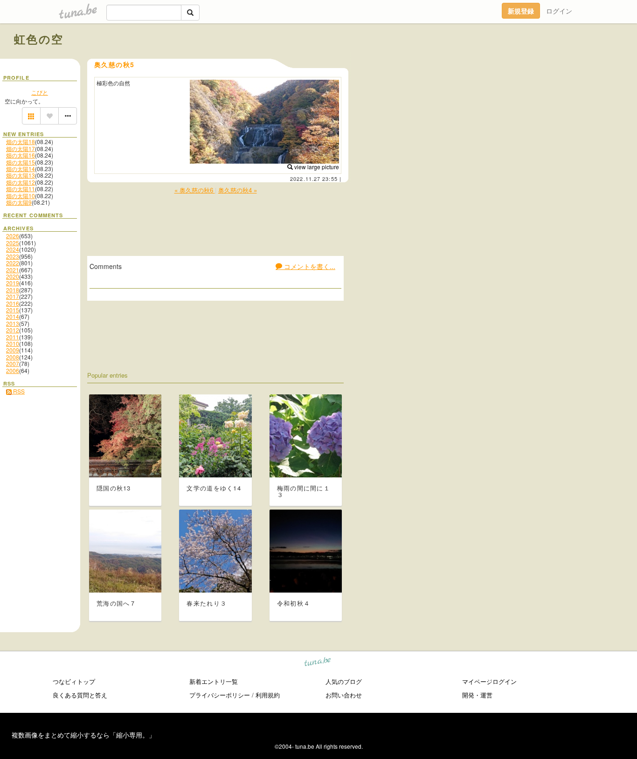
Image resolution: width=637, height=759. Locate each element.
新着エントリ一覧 (213, 681)
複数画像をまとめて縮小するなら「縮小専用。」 (83, 734)
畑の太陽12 (20, 182)
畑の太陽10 (20, 196)
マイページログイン (489, 681)
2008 (12, 357)
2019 (12, 283)
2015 (12, 310)
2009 (12, 350)
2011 (12, 337)
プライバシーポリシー (219, 694)
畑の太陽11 (20, 189)
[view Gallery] (31, 116)
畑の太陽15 (20, 162)
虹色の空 (39, 39)
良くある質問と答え (80, 694)
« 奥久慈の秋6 (194, 190)
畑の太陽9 (19, 202)
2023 (12, 256)
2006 (12, 370)
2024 (12, 249)
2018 (12, 290)
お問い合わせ (343, 694)
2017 (12, 296)
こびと (39, 92)
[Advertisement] (516, 59)
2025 (12, 243)
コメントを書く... (308, 266)
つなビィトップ (74, 681)
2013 (12, 323)
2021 (12, 270)
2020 (12, 276)
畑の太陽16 (20, 155)
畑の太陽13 (20, 175)
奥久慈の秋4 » (237, 190)
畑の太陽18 (20, 141)
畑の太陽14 (20, 168)
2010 (12, 343)
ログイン (559, 10)
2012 (12, 330)
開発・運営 (477, 694)
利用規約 (268, 694)
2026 (12, 236)
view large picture (316, 167)
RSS (18, 391)
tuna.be (318, 663)
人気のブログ (343, 681)
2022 (12, 263)
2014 (12, 316)
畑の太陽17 (20, 148)
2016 (12, 303)
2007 (12, 363)
